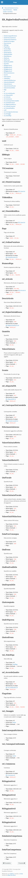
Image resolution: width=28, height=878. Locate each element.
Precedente (7, 863)
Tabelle (15, 9)
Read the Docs (12, 875)
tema (21, 873)
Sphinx (12, 873)
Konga (15, 2)
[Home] (2, 8)
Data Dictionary (7, 9)
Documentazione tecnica (11, 8)
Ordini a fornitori (8, 11)
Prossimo (21, 863)
